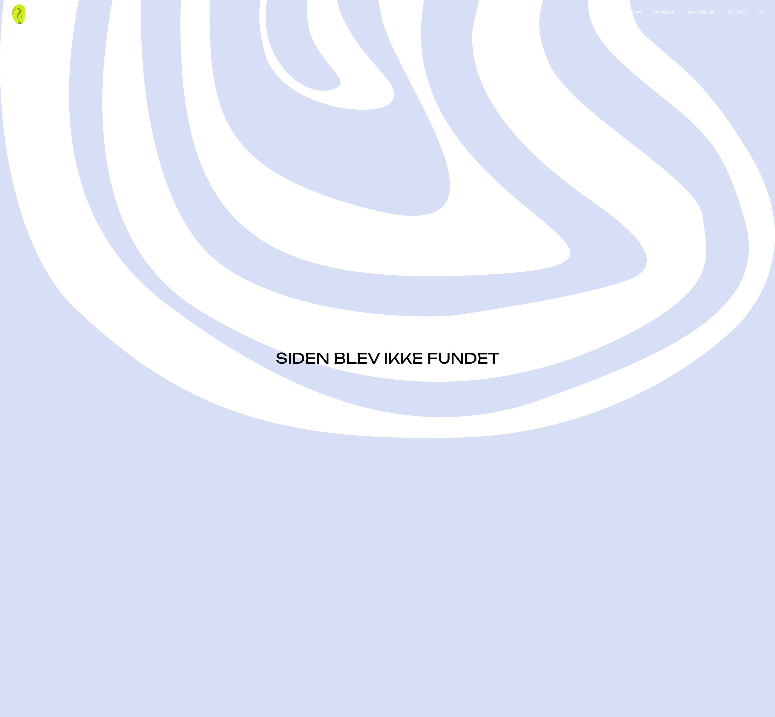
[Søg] (761, 12)
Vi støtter (602, 12)
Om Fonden (701, 12)
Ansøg (634, 12)
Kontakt (736, 12)
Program (665, 12)
